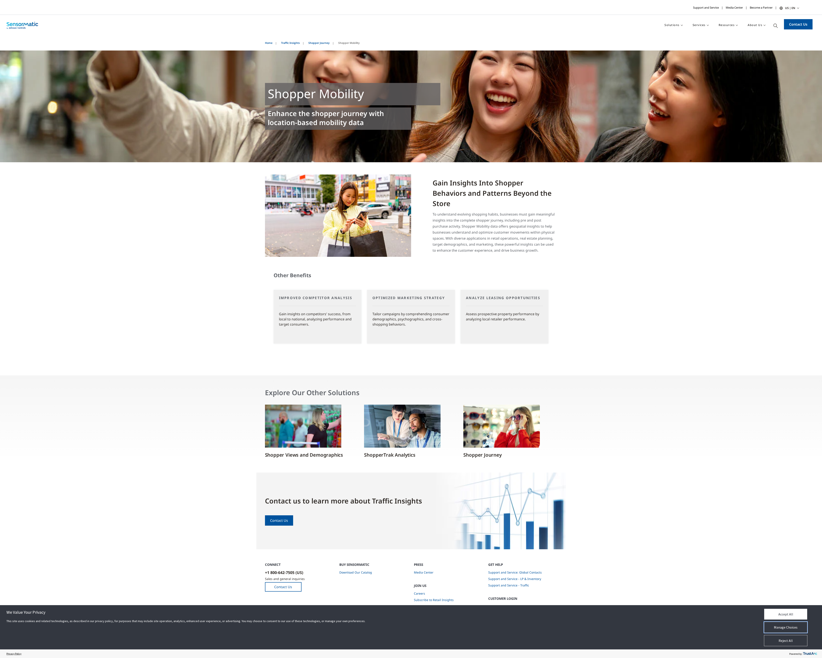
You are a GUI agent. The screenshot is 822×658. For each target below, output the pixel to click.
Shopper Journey (319, 43)
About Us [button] (755, 25)
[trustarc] (809, 654)
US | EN (790, 8)
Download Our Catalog (355, 572)
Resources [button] (727, 25)
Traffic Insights (290, 43)
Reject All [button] (786, 640)
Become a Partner (761, 7)
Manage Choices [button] (786, 627)
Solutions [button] (672, 25)
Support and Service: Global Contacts (515, 572)
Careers (419, 593)
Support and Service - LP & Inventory (514, 579)
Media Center (734, 7)
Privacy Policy (13, 653)
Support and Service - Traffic (508, 585)
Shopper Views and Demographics (304, 454)
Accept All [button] (785, 614)
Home (268, 43)
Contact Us (798, 24)
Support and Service (706, 7)
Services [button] (699, 25)
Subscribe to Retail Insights (434, 600)
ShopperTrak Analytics (389, 454)
